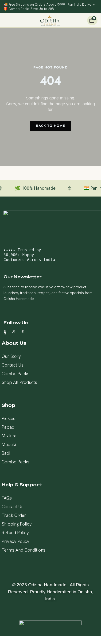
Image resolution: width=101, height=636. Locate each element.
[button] (6, 20)
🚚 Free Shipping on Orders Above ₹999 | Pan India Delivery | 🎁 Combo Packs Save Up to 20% (50, 6)
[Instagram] (22, 331)
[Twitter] (13, 331)
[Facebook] (5, 331)
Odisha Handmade (47, 584)
